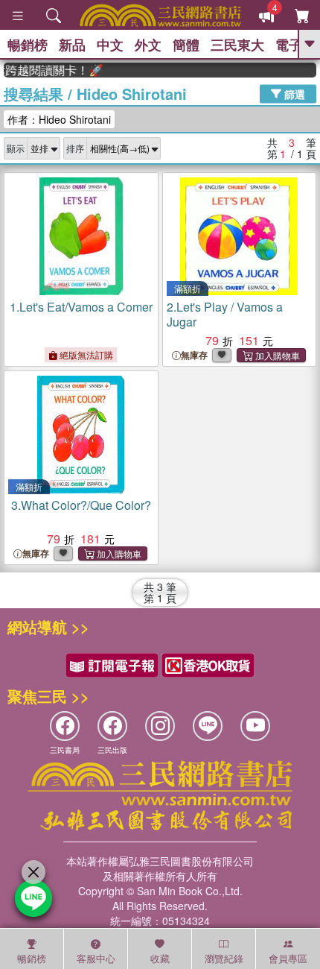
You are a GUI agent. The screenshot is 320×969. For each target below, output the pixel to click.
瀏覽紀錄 (224, 958)
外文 (148, 44)
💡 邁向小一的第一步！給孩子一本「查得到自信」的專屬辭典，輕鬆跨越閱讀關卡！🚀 (49, 70)
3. (81, 505)
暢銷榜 (27, 44)
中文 (110, 44)
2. (225, 314)
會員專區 (288, 958)
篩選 (293, 93)
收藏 (160, 958)
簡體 (186, 44)
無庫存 (194, 355)
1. (81, 306)
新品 (72, 44)
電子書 (295, 44)
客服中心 (96, 958)
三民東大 (237, 44)
